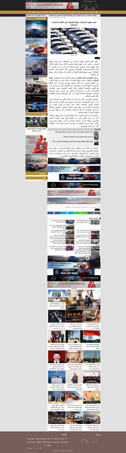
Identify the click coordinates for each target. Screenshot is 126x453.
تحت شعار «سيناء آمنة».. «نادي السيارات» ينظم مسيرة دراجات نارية (84, 232)
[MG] (36, 84)
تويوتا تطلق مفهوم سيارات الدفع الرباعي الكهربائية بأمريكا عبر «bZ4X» (72, 141)
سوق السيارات (94, 206)
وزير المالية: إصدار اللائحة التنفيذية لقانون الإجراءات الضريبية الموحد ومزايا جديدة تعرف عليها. (57, 236)
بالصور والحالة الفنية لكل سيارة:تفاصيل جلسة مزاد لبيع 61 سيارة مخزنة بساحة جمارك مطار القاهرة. (88, 242)
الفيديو (44, 114)
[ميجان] (74, 161)
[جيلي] (79, 177)
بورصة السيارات (41, 18)
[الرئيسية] (97, 12)
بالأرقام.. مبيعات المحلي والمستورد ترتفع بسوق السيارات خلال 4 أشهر (83, 252)
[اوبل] (73, 169)
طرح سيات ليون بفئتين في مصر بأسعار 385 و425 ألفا (78, 137)
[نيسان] (73, 185)
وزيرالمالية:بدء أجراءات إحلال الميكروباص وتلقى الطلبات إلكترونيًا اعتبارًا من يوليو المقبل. (83, 248)
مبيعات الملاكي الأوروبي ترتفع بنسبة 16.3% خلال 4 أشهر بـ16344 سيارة (58, 232)
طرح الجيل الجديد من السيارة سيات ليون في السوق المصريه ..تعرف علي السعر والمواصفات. (57, 248)
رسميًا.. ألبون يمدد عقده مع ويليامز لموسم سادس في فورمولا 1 (51, 15)
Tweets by (45, 180)
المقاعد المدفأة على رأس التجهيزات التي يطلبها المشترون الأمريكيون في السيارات (96, 15)
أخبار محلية (96, 18)
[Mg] (73, 201)
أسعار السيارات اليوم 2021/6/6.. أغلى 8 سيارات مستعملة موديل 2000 (74, 132)
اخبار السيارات (68, 206)
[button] (37, 132)
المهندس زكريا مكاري (85, 78)
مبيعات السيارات (86, 206)
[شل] (73, 193)
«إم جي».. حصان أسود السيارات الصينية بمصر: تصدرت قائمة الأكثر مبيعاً (83, 236)
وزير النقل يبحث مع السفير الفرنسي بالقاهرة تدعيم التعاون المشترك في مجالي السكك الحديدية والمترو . (62, 242)
